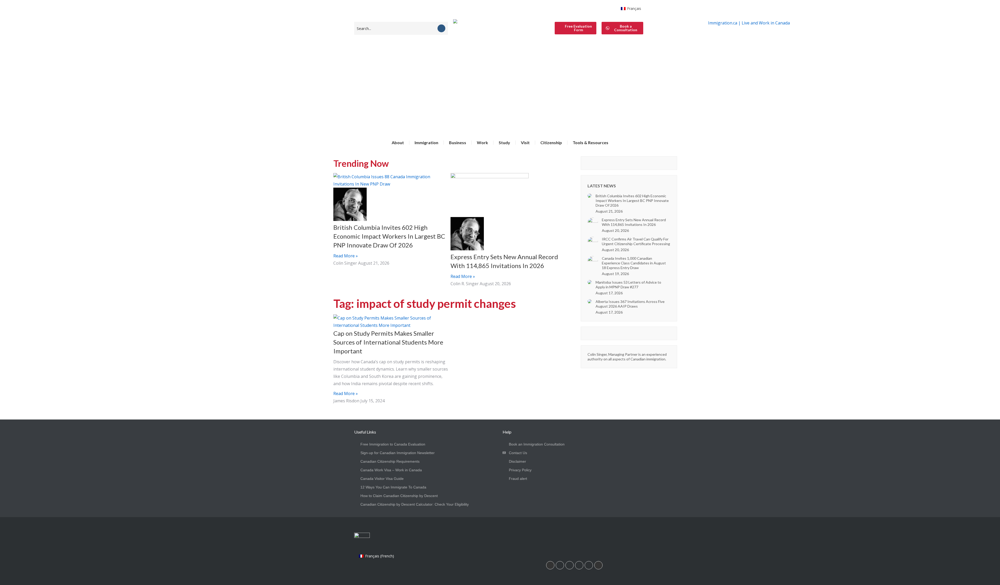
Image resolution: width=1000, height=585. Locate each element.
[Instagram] (569, 565)
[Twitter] (589, 565)
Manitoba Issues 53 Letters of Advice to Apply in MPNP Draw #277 (628, 284)
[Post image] (590, 196)
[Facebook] (560, 565)
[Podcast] (598, 565)
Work (482, 142)
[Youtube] (579, 565)
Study (504, 142)
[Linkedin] (550, 565)
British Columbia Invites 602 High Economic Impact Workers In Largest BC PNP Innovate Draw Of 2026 (389, 236)
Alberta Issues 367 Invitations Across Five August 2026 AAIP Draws (630, 303)
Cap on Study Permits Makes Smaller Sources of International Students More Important (388, 342)
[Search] (441, 28)
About (398, 142)
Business (457, 142)
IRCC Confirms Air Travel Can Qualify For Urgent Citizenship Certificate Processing (636, 241)
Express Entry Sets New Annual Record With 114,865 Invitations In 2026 (634, 222)
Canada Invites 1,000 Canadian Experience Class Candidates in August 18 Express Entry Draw (634, 263)
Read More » (345, 256)
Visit (525, 142)
